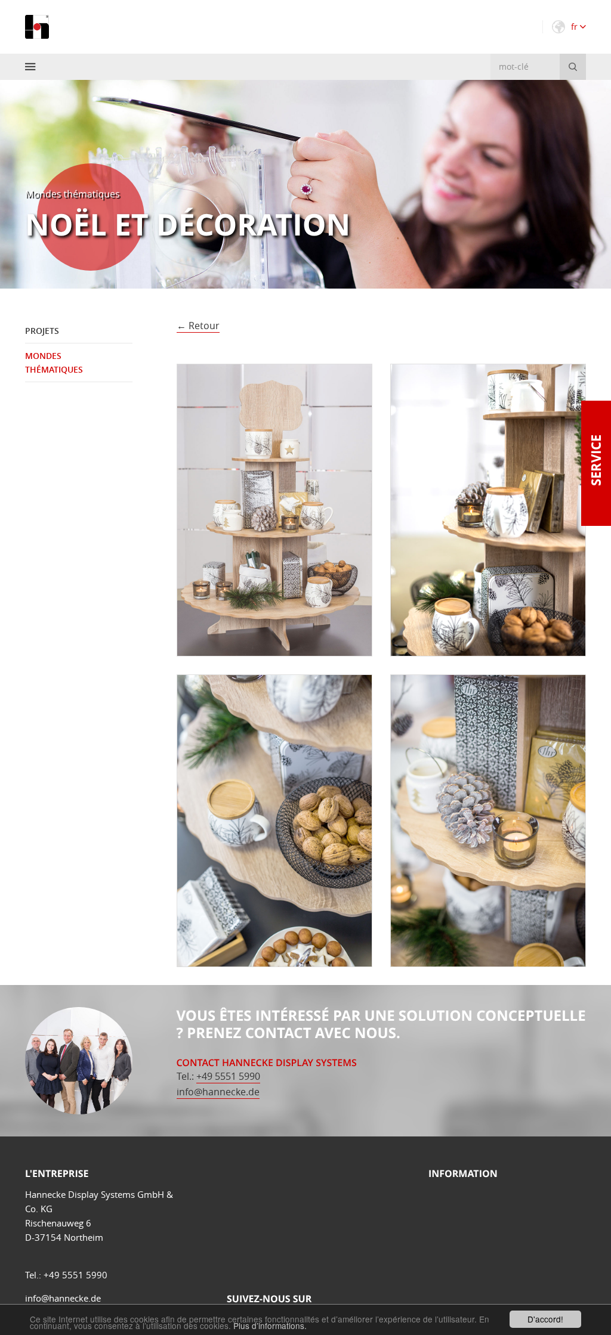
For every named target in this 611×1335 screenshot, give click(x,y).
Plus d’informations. (270, 1325)
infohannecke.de (218, 1091)
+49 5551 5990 (228, 1076)
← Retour (198, 325)
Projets (42, 330)
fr (575, 26)
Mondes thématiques (54, 362)
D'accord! (545, 1319)
